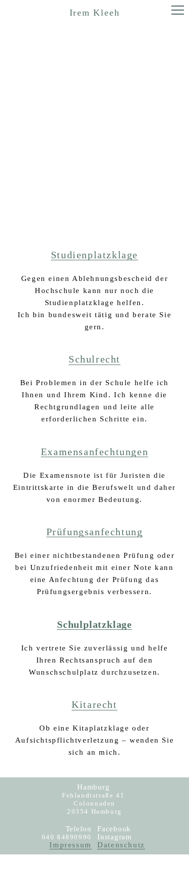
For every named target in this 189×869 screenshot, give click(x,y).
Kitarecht (94, 704)
